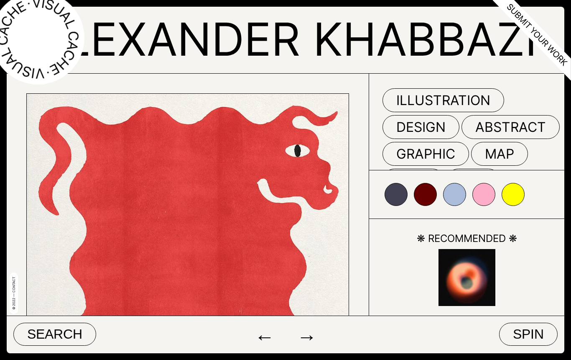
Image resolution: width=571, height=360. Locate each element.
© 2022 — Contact (14, 293)
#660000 (425, 194)
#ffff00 (513, 194)
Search (54, 334)
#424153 (396, 194)
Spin (528, 334)
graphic (425, 154)
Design (421, 127)
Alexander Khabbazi (285, 39)
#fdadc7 (483, 194)
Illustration (443, 100)
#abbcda (454, 194)
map (499, 154)
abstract (510, 127)
